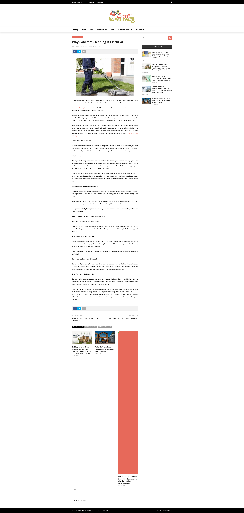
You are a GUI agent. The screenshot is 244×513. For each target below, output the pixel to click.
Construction (102, 30)
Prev (74, 489)
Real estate (140, 30)
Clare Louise (75, 46)
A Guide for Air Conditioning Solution (123, 318)
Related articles (78, 326)
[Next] (146, 109)
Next (79, 489)
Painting (75, 30)
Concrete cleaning (78, 108)
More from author (90, 326)
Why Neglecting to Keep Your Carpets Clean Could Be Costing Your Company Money (161, 55)
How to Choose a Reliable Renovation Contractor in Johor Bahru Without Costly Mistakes (127, 480)
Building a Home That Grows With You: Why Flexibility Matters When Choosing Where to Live (81, 350)
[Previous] (143, 109)
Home (84, 30)
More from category (104, 326)
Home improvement (125, 30)
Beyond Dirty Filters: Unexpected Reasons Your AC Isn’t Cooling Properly (161, 78)
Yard (112, 30)
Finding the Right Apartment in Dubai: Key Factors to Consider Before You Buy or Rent (162, 89)
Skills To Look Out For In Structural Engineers (85, 319)
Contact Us (91, 2)
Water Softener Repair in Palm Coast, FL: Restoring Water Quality (104, 349)
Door (91, 30)
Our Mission (100, 2)
